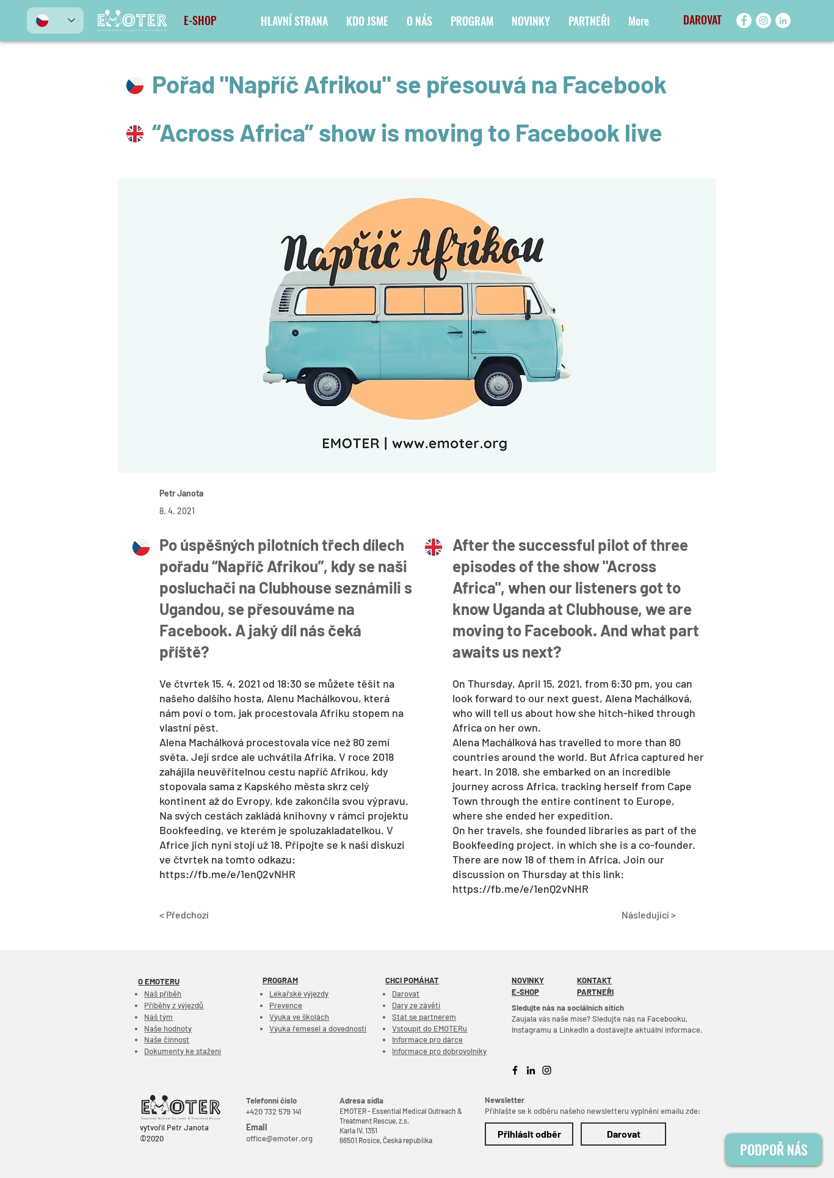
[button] (695, 20)
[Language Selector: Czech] (55, 20)
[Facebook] (744, 20)
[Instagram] (763, 20)
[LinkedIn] (783, 20)
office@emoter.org (279, 1138)
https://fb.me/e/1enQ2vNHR (227, 874)
